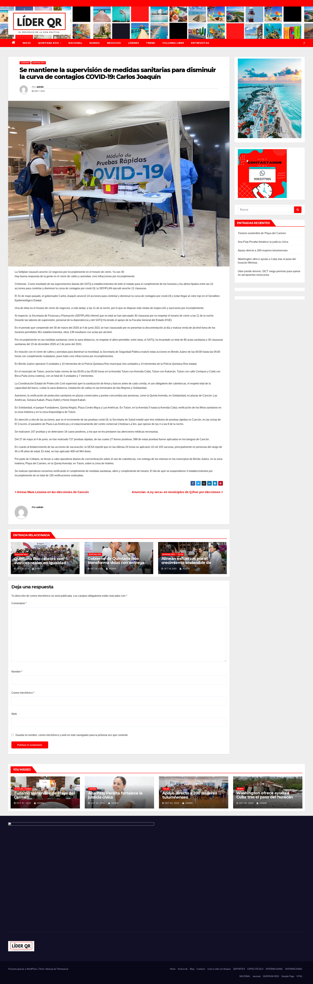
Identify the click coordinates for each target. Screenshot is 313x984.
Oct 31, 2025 (24, 803)
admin (40, 86)
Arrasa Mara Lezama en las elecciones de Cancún (52, 492)
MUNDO (94, 42)
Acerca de (182, 969)
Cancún (92, 789)
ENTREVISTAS (200, 42)
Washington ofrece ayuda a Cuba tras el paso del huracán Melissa (264, 797)
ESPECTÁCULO (255, 969)
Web (14, 714)
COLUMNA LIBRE (173, 42)
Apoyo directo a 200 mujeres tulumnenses (263, 250)
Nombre (16, 671)
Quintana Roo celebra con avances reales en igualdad (40, 560)
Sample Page (287, 976)
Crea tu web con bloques (219, 969)
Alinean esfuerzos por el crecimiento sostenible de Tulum (186, 562)
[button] (304, 42)
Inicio (27, 42)
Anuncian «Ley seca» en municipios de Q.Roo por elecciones (176, 492)
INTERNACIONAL (274, 969)
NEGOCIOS (114, 42)
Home (172, 969)
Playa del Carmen (23, 789)
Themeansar (62, 969)
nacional (257, 976)
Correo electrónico (22, 692)
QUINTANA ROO (48, 42)
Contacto (201, 969)
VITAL (299, 976)
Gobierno (25, 63)
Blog (192, 969)
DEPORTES (239, 969)
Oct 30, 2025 (246, 803)
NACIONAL (75, 42)
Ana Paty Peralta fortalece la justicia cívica (263, 241)
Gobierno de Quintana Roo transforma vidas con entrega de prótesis (116, 562)
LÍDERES (133, 42)
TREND (150, 42)
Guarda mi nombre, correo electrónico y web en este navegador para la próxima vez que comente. (71, 735)
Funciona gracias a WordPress (23, 969)
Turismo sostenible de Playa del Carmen (262, 233)
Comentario (19, 603)
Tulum (180, 554)
